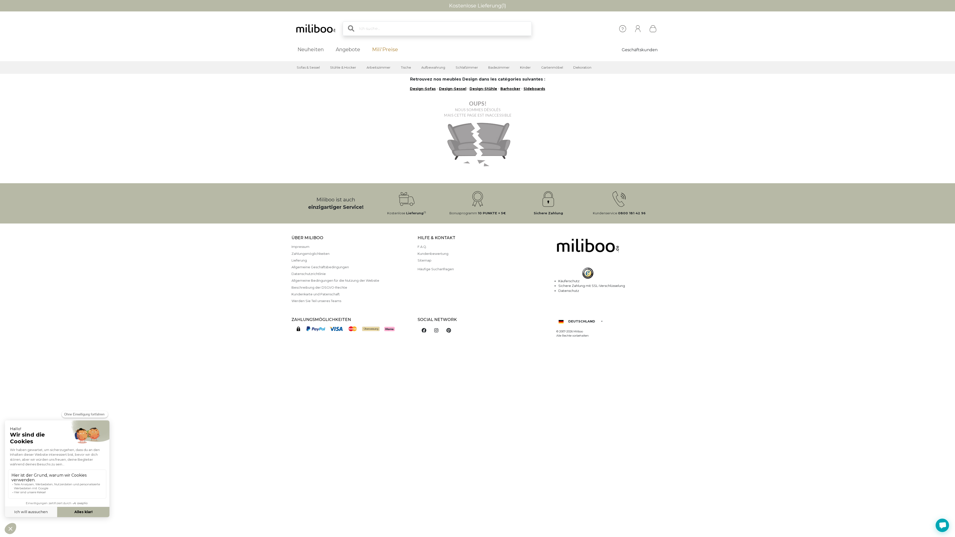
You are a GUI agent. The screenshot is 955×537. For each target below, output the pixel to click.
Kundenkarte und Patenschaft (315, 294)
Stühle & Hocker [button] (343, 67)
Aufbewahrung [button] (433, 67)
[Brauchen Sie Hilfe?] (942, 525)
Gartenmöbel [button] (552, 67)
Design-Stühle (483, 89)
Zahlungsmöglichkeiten (310, 254)
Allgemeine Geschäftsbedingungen (320, 267)
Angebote (348, 49)
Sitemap (424, 260)
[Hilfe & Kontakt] (622, 28)
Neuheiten (310, 49)
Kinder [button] (525, 67)
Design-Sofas (423, 89)
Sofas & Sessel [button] (308, 67)
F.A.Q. (422, 247)
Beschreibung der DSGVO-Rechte (319, 287)
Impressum (300, 247)
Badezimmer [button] (499, 67)
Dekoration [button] (582, 67)
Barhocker (510, 89)
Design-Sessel (452, 89)
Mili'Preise (385, 49)
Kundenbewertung (433, 254)
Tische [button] (406, 67)
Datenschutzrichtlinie (308, 274)
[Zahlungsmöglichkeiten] (351, 330)
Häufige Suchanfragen (436, 269)
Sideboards (534, 89)
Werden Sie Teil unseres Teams (316, 301)
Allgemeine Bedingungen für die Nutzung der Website (335, 280)
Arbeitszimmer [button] (378, 67)
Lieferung (299, 260)
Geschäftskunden (640, 49)
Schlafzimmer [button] (467, 67)
